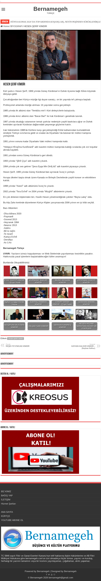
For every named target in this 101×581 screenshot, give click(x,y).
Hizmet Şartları (8, 503)
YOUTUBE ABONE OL (12, 520)
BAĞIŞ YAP (7, 495)
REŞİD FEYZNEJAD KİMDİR (17, 345)
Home (6, 26)
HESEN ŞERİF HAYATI (15, 338)
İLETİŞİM (5, 499)
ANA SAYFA (7, 512)
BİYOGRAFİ (16, 26)
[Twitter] (49, 574)
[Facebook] (46, 574)
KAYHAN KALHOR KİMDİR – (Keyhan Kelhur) (83, 346)
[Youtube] (52, 574)
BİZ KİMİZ (6, 491)
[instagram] (54, 574)
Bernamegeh (50, 9)
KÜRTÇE (5, 516)
